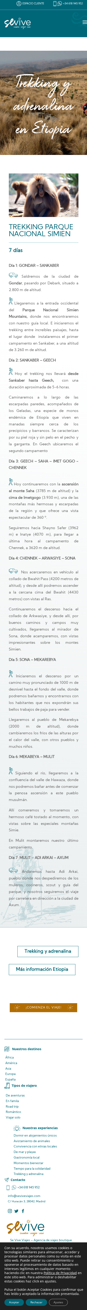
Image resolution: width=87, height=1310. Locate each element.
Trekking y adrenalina (48, 951)
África (9, 1057)
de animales (32, 1141)
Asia (8, 1068)
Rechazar (36, 1302)
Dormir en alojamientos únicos (35, 1135)
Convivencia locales (35, 1146)
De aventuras (15, 1095)
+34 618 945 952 (73, 4)
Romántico (13, 1112)
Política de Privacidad (60, 1273)
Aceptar (14, 1302)
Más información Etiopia (42, 969)
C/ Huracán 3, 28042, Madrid (26, 1201)
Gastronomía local (26, 1157)
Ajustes (58, 1302)
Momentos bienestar (28, 1163)
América (11, 1063)
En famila (12, 1101)
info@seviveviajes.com (24, 1196)
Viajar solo (13, 1117)
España (10, 1079)
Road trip (12, 1106)
